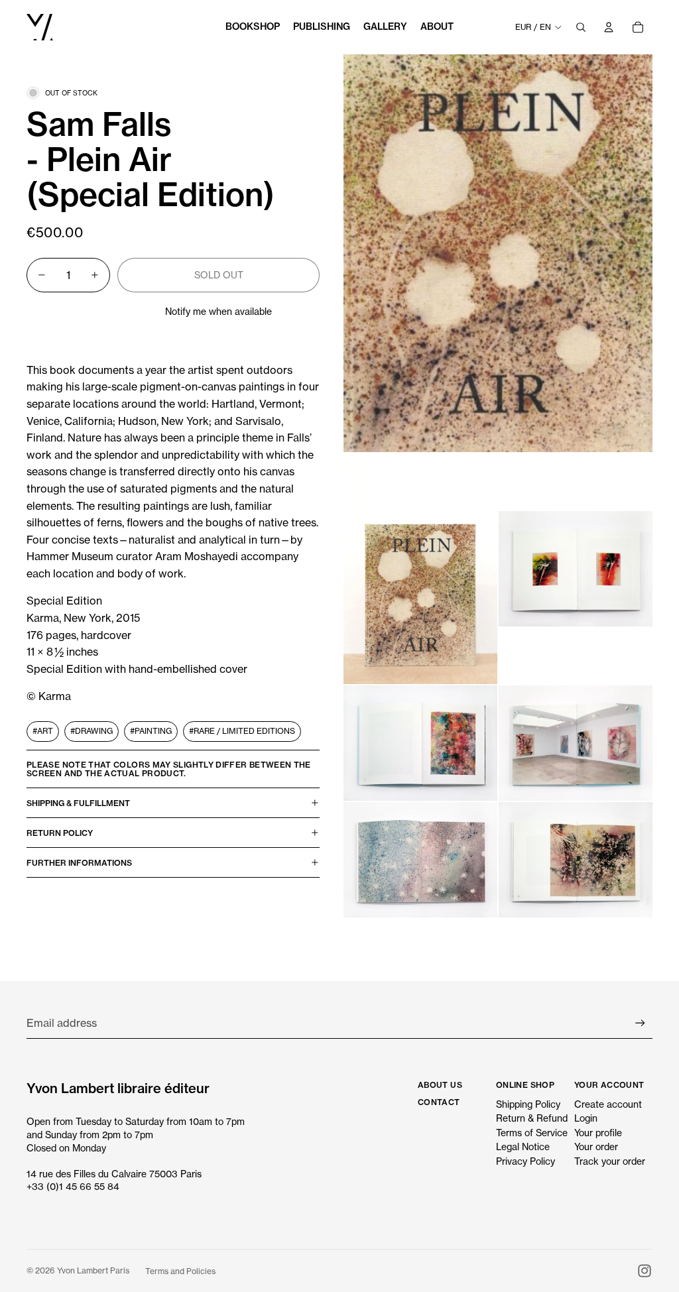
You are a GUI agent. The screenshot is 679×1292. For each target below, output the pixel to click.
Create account (608, 1104)
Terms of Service (532, 1132)
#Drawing (91, 731)
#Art (42, 731)
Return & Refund (532, 1118)
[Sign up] (640, 1023)
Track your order (609, 1161)
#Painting (151, 731)
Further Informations (79, 863)
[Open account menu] (608, 27)
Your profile (598, 1132)
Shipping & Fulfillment (78, 803)
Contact (439, 1102)
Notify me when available (218, 311)
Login (585, 1118)
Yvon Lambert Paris (93, 1270)
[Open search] (580, 27)
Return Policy (60, 833)
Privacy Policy (525, 1161)
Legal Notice (523, 1146)
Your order (596, 1146)
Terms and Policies (180, 1271)
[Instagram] (644, 1271)
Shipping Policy (528, 1104)
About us (440, 1085)
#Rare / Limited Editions (242, 731)
